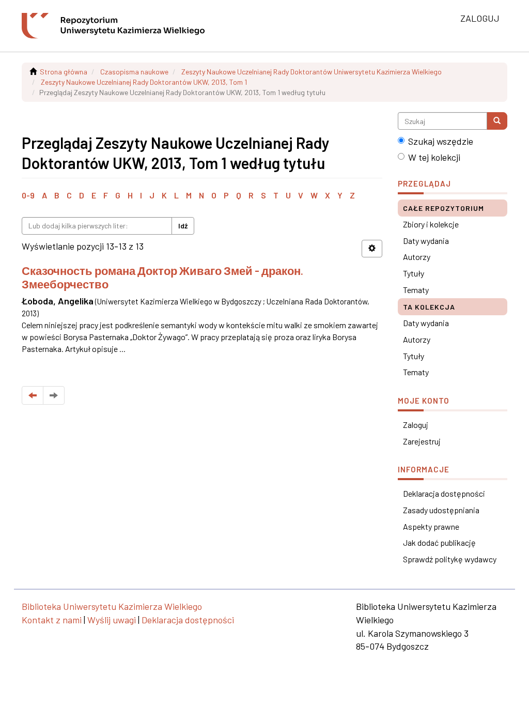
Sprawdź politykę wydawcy (449, 559)
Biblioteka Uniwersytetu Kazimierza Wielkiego (112, 606)
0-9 (28, 195)
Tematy (416, 290)
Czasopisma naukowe (134, 71)
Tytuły (413, 273)
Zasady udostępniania (441, 510)
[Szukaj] (497, 121)
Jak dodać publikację (439, 542)
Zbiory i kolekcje (431, 224)
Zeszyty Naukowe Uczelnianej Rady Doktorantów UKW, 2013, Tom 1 (144, 82)
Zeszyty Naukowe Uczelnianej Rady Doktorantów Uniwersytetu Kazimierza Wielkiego (311, 71)
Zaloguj (415, 424)
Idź (183, 225)
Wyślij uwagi (111, 619)
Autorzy (416, 257)
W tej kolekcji (434, 157)
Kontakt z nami (52, 619)
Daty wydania (426, 240)
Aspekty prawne (431, 526)
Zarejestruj (422, 441)
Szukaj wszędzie (440, 141)
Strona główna (63, 71)
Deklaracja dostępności (444, 493)
